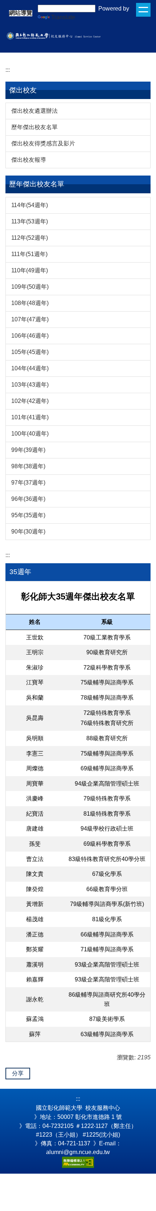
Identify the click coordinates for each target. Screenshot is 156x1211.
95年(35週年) (28, 515)
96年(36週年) (28, 499)
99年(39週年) (28, 450)
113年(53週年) (29, 221)
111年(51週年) (29, 254)
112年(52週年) (29, 238)
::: (7, 70)
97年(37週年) (28, 482)
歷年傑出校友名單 (34, 127)
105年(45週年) (30, 352)
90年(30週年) (28, 531)
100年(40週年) (30, 434)
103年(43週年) (30, 385)
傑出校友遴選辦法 (34, 111)
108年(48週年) (30, 303)
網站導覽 (20, 13)
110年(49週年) (29, 270)
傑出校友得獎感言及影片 (43, 143)
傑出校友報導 (28, 160)
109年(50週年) (30, 287)
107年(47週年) (30, 319)
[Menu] (143, 10)
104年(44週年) (30, 368)
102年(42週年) (30, 401)
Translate (63, 17)
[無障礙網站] (78, 1162)
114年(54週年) (29, 205)
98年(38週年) (28, 466)
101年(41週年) (30, 417)
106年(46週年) (30, 336)
